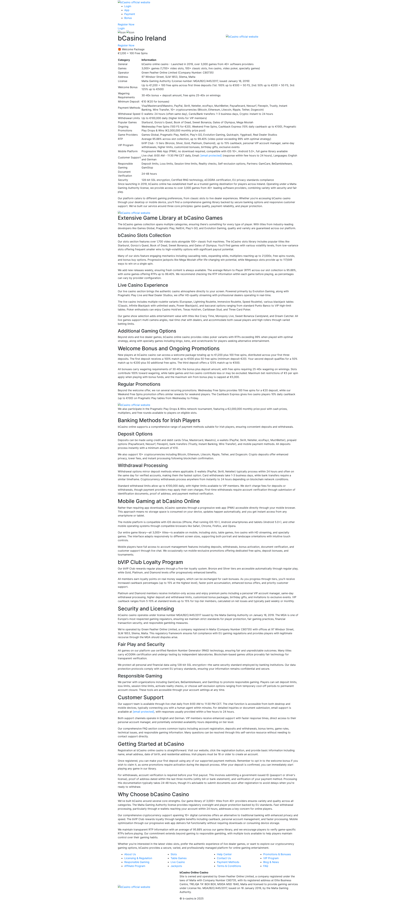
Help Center (224, 854)
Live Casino (178, 862)
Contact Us (224, 858)
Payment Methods (228, 862)
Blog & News (271, 862)
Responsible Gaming (136, 862)
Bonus (128, 18)
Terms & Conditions (229, 866)
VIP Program (271, 858)
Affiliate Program (134, 866)
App (126, 10)
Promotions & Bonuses (277, 854)
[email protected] (211, 155)
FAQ (265, 866)
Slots (174, 854)
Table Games (179, 858)
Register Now (126, 24)
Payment (129, 14)
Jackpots (176, 866)
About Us (130, 854)
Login (127, 6)
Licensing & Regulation (138, 858)
